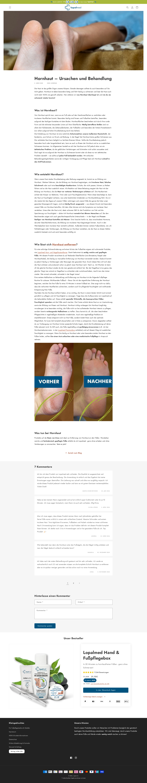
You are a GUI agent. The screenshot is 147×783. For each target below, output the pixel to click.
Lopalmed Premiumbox (66, 330)
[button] (10, 7)
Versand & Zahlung (15, 747)
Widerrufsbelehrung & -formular (19, 743)
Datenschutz (13, 739)
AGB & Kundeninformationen (18, 735)
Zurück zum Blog (75, 453)
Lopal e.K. (76, 776)
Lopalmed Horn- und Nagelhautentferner (52, 252)
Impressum (12, 732)
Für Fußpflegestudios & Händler (19, 728)
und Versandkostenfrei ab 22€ (100, 684)
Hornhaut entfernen (64, 244)
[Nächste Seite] (79, 583)
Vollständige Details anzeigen (93, 697)
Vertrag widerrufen (17, 751)
